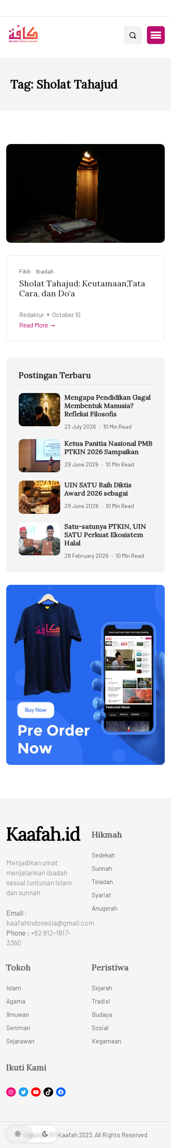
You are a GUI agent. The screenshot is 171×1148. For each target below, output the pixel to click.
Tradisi (101, 1001)
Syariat (101, 895)
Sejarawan (20, 1041)
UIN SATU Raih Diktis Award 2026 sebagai (98, 489)
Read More (33, 325)
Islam (13, 988)
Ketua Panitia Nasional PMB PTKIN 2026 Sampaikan (108, 447)
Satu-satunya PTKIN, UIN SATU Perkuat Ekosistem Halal (105, 534)
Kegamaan (106, 1041)
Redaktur (31, 315)
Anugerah (104, 908)
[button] (156, 35)
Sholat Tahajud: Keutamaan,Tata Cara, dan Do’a (82, 288)
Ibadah (45, 271)
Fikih (25, 271)
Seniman (18, 1027)
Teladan (102, 881)
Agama (15, 1001)
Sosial (100, 1027)
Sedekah (103, 855)
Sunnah (102, 868)
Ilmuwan (17, 1014)
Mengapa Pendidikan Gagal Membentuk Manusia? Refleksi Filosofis (107, 405)
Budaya (102, 1014)
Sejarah (102, 988)
